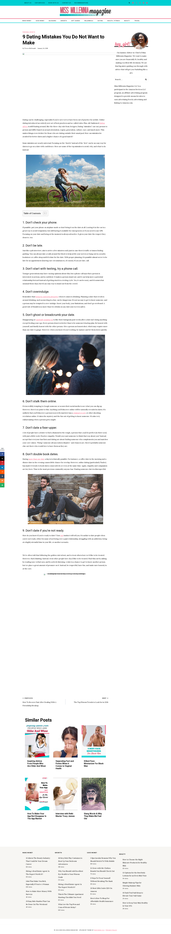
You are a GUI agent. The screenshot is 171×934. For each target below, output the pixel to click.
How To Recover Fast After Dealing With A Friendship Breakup (39, 702)
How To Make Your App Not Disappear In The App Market (36, 816)
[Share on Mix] (2, 480)
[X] (136, 2)
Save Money (40, 20)
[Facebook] (133, 2)
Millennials (89, 20)
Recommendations (81, 3)
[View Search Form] (129, 3)
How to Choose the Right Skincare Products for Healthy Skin (135, 862)
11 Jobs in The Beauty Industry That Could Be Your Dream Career (38, 861)
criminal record (79, 413)
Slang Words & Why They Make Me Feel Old (93, 816)
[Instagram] (140, 2)
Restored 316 (99, 930)
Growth (64, 20)
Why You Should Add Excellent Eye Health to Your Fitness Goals (70, 874)
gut (62, 535)
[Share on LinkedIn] (2, 467)
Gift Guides (75, 20)
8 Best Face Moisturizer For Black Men (94, 763)
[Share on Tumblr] (2, 476)
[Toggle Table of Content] (44, 213)
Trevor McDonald (30, 48)
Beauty (127, 20)
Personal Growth (29, 32)
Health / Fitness (113, 20)
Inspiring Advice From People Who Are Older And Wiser (36, 763)
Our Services (40, 3)
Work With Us (53, 3)
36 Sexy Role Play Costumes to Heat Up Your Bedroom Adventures (70, 861)
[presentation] (37, 741)
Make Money (26, 20)
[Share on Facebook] (2, 454)
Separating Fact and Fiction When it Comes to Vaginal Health (65, 765)
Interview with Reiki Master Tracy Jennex (65, 815)
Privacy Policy (111, 930)
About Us (27, 3)
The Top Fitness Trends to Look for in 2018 (91, 700)
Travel (137, 20)
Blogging (52, 20)
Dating (100, 20)
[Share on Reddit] (2, 472)
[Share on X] (2, 458)
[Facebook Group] (146, 2)
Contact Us (66, 3)
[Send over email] (2, 485)
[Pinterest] (143, 2)
